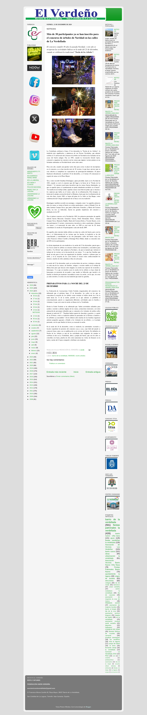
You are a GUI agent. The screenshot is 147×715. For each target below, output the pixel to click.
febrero (34, 350)
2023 (31, 357)
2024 (31, 291)
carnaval (108, 635)
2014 (31, 382)
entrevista (108, 668)
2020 (31, 365)
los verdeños (115, 639)
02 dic (35, 321)
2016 (31, 376)
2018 (31, 371)
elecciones (109, 581)
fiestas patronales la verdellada (112, 528)
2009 (31, 396)
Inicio (76, 372)
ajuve (112, 538)
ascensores (108, 662)
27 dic (35, 298)
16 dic (35, 307)
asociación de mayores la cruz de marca (112, 599)
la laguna (115, 670)
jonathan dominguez (112, 637)
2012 (31, 388)
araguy (107, 672)
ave (114, 656)
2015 (31, 379)
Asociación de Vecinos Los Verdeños (112, 547)
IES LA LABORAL (33, 180)
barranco (117, 585)
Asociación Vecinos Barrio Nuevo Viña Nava (112, 562)
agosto (33, 333)
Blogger (88, 707)
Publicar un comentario (57, 363)
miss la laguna (114, 641)
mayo (33, 342)
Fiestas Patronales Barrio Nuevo (112, 569)
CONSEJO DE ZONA (112, 629)
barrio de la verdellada (59, 356)
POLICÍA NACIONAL (34, 187)
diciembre (34, 293)
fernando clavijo (110, 647)
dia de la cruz (110, 611)
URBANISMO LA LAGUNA (32, 199)
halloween (108, 627)
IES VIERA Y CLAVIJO (31, 183)
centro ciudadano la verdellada (112, 591)
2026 (31, 285)
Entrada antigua (93, 372)
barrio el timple (110, 609)
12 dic (35, 316)
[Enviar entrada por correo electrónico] (89, 350)
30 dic (35, 296)
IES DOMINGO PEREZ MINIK (32, 176)
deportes (108, 625)
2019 (31, 368)
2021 (31, 362)
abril (33, 345)
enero (33, 353)
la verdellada (110, 649)
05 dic (35, 319)
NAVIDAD (71, 356)
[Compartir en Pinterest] (56, 353)
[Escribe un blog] (50, 353)
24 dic (35, 301)
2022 (31, 360)
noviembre (35, 325)
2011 (31, 391)
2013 (31, 385)
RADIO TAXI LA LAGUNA (32, 190)
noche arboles (80, 356)
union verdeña (114, 587)
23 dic (35, 304)
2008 (31, 399)
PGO (107, 656)
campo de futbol (114, 643)
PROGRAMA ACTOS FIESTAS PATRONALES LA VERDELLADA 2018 (112, 285)
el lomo (113, 645)
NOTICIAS (36, 312)
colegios (108, 583)
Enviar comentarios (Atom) (65, 376)
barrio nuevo (110, 551)
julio (32, 336)
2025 (31, 288)
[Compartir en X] (52, 353)
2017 (31, 374)
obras (107, 554)
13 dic (35, 310)
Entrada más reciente (56, 372)
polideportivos (109, 660)
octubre (34, 328)
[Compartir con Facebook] (54, 353)
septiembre (35, 331)
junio (33, 339)
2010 (31, 393)
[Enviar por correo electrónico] (48, 353)
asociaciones (114, 672)
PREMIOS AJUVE (112, 603)
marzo (33, 347)
